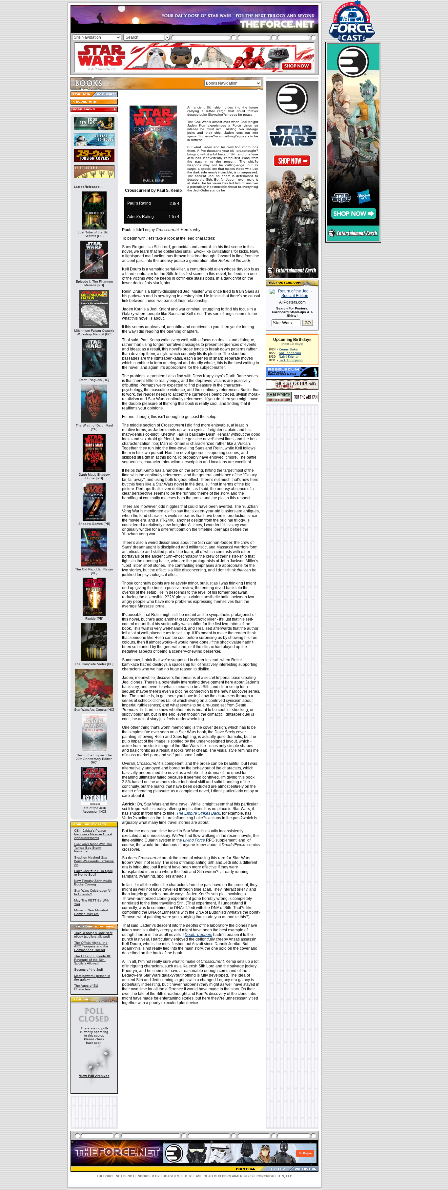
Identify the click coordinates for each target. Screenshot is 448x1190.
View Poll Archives (94, 1076)
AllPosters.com (292, 302)
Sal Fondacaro (290, 353)
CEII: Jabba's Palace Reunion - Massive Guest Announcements (93, 834)
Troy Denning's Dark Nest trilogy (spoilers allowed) (93, 934)
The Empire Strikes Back (198, 813)
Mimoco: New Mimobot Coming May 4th (91, 912)
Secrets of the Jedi (88, 969)
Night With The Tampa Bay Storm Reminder (93, 847)
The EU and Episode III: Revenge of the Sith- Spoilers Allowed (92, 959)
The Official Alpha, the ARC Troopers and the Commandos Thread (91, 946)
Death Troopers (198, 934)
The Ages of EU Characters (86, 987)
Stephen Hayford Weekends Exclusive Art (94, 861)
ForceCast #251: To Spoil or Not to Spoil (93, 872)
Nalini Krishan (289, 356)
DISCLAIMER (232, 1176)
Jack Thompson (291, 360)
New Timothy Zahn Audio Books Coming (93, 882)
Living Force (194, 840)
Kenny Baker (288, 349)
